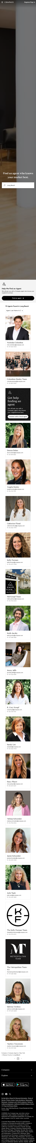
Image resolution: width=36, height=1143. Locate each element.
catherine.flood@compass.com (16, 526)
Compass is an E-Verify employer (17, 1102)
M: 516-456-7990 (12, 528)
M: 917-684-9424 (11, 637)
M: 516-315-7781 (11, 491)
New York (22, 1053)
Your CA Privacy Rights (10, 1106)
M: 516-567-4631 (11, 786)
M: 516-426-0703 (12, 749)
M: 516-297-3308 (11, 564)
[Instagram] (3, 1093)
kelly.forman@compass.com (15, 562)
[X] (11, 1093)
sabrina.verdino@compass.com (16, 1009)
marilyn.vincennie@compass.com (16, 1046)
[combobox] (18, 185)
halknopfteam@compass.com (15, 599)
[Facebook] (7, 1093)
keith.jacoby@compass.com (15, 635)
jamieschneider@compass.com (16, 858)
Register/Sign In (29, 2)
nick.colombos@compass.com (15, 345)
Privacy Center (10, 1100)
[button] (2, 2)
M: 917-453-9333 (12, 347)
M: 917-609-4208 (12, 1011)
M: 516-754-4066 (11, 823)
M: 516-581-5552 (11, 454)
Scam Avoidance (20, 1100)
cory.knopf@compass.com (14, 709)
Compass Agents (13, 1053)
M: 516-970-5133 (11, 934)
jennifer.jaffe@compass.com (15, 672)
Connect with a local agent (18, 416)
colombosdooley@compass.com (16, 381)
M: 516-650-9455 (11, 897)
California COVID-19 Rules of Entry (24, 1104)
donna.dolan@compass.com (15, 452)
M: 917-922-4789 (11, 674)
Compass (4, 1053)
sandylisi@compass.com (14, 747)
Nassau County (7, 1055)
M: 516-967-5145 (11, 1048)
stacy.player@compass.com (15, 784)
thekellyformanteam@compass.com (17, 932)
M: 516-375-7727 (11, 711)
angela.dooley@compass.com (15, 489)
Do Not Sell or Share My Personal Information (14, 1098)
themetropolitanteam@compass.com (17, 972)
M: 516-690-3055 (11, 860)
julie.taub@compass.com (14, 895)
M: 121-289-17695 (11, 383)
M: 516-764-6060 (12, 601)
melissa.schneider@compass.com (16, 821)
